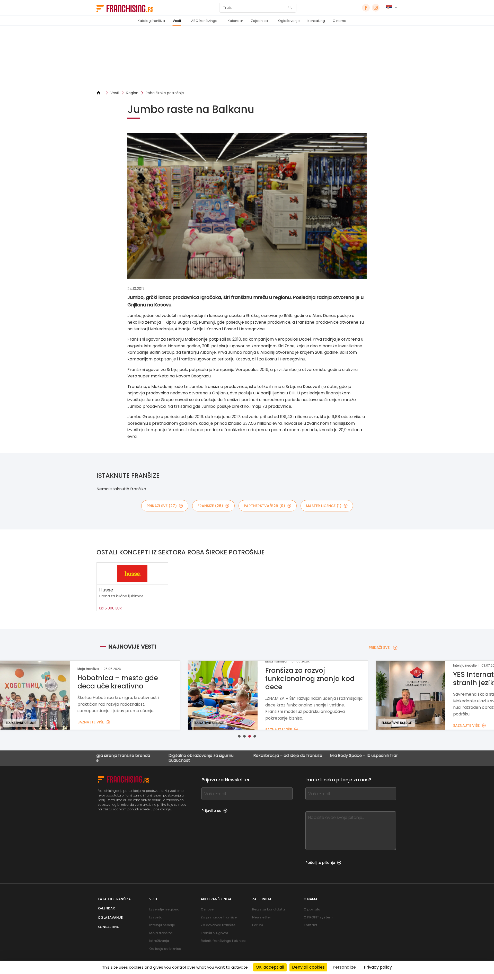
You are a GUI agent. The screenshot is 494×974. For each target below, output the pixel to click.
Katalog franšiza (151, 20)
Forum (257, 925)
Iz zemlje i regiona (164, 909)
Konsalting (316, 20)
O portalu (312, 909)
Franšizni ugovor (214, 933)
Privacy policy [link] (378, 967)
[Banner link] (247, 58)
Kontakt (310, 925)
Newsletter (261, 917)
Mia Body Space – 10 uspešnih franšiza (328, 755)
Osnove (207, 909)
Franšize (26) (210, 505)
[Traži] (290, 8)
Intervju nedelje (162, 925)
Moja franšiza (160, 933)
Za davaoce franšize (218, 925)
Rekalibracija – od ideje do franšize (248, 755)
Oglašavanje (289, 20)
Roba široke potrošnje (165, 92)
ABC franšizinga (204, 20)
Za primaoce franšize (219, 917)
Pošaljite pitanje (320, 862)
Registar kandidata (268, 909)
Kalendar (235, 20)
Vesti (177, 20)
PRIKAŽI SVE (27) (162, 505)
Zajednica (259, 20)
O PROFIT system (318, 917)
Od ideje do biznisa (165, 948)
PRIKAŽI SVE (379, 647)
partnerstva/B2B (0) (264, 505)
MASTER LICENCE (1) (323, 505)
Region (132, 92)
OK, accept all (270, 967)
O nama (339, 20)
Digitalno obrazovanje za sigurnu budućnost (161, 758)
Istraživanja (159, 940)
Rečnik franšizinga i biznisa (223, 940)
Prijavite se (211, 810)
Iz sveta (155, 917)
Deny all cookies (308, 967)
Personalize (344, 967)
